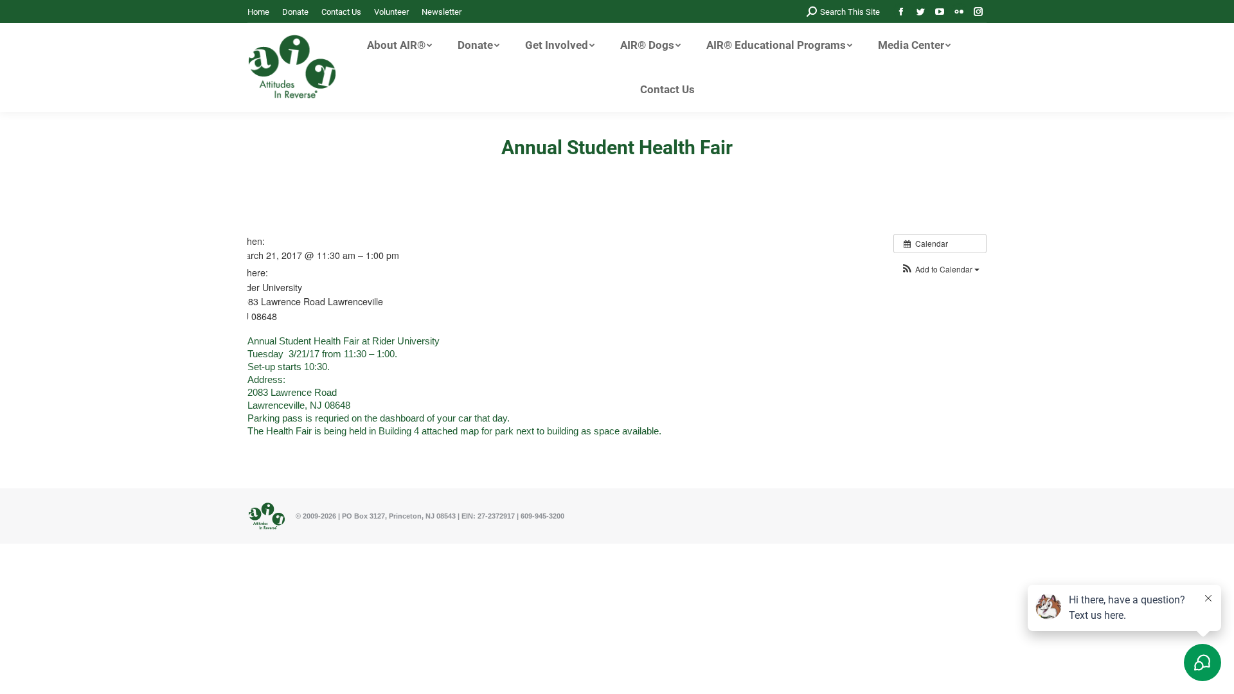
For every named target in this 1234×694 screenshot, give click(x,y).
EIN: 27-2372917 (488, 516)
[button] (940, 269)
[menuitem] (258, 12)
